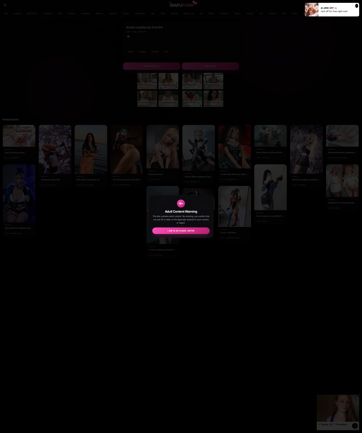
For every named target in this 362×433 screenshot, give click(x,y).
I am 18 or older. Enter (181, 231)
